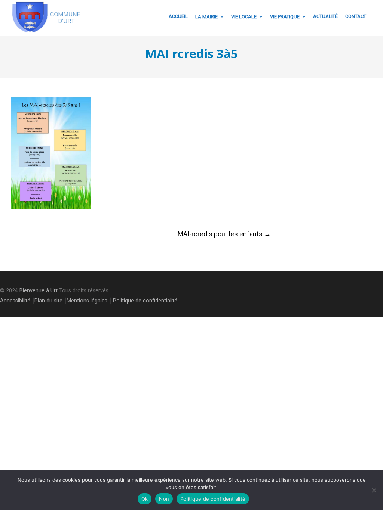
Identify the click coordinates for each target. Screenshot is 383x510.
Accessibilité (15, 301)
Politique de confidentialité (145, 301)
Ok (144, 499)
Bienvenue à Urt (38, 290)
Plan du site (48, 301)
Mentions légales (87, 301)
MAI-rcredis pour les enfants (224, 234)
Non (164, 499)
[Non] (373, 490)
